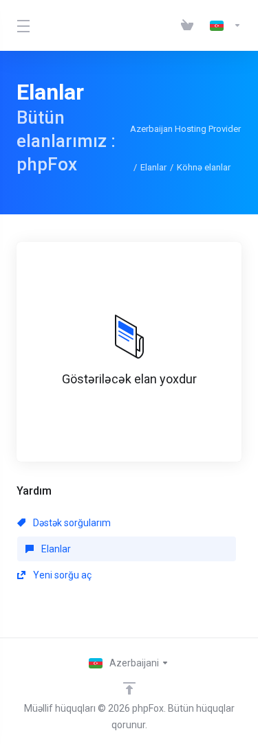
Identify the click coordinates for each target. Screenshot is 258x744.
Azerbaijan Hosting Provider (185, 129)
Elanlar (153, 167)
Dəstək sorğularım (71, 522)
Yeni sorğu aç (61, 575)
